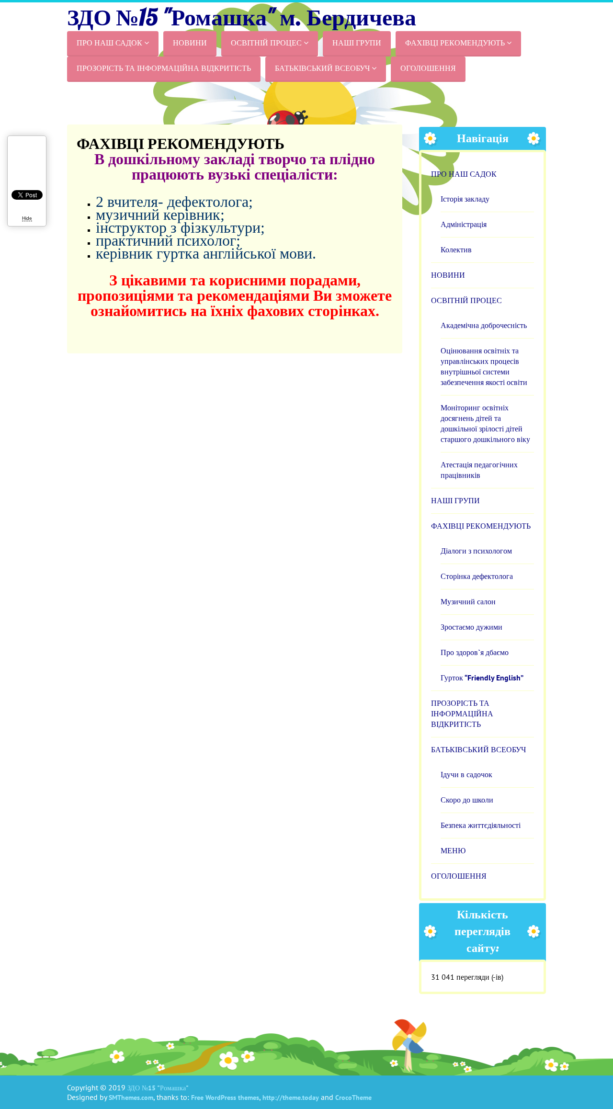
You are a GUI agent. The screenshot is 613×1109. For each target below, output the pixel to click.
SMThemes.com (131, 1097)
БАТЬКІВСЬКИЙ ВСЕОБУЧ (325, 68)
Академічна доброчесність (484, 325)
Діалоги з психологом (476, 551)
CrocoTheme (353, 1097)
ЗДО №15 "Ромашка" (158, 1088)
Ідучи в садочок (466, 775)
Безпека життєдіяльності (481, 825)
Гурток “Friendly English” (482, 678)
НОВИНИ (190, 43)
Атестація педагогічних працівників (479, 470)
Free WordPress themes (225, 1097)
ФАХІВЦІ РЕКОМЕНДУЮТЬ (458, 43)
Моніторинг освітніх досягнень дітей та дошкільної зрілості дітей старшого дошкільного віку (485, 423)
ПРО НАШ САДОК (113, 43)
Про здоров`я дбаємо (475, 652)
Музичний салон (468, 602)
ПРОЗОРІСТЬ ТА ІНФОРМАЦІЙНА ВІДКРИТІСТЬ (164, 68)
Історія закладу (465, 199)
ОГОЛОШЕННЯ (428, 68)
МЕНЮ (453, 851)
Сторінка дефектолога (477, 576)
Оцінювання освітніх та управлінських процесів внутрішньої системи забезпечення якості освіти (484, 366)
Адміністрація (464, 224)
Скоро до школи (467, 800)
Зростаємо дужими (471, 627)
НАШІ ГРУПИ (356, 43)
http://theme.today (290, 1097)
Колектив (456, 250)
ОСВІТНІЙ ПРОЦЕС (269, 43)
